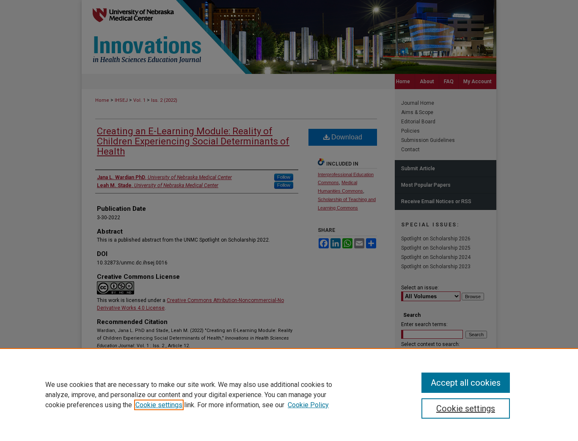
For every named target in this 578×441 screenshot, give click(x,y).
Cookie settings (158, 405)
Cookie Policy (308, 405)
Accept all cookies (466, 383)
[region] (289, 394)
